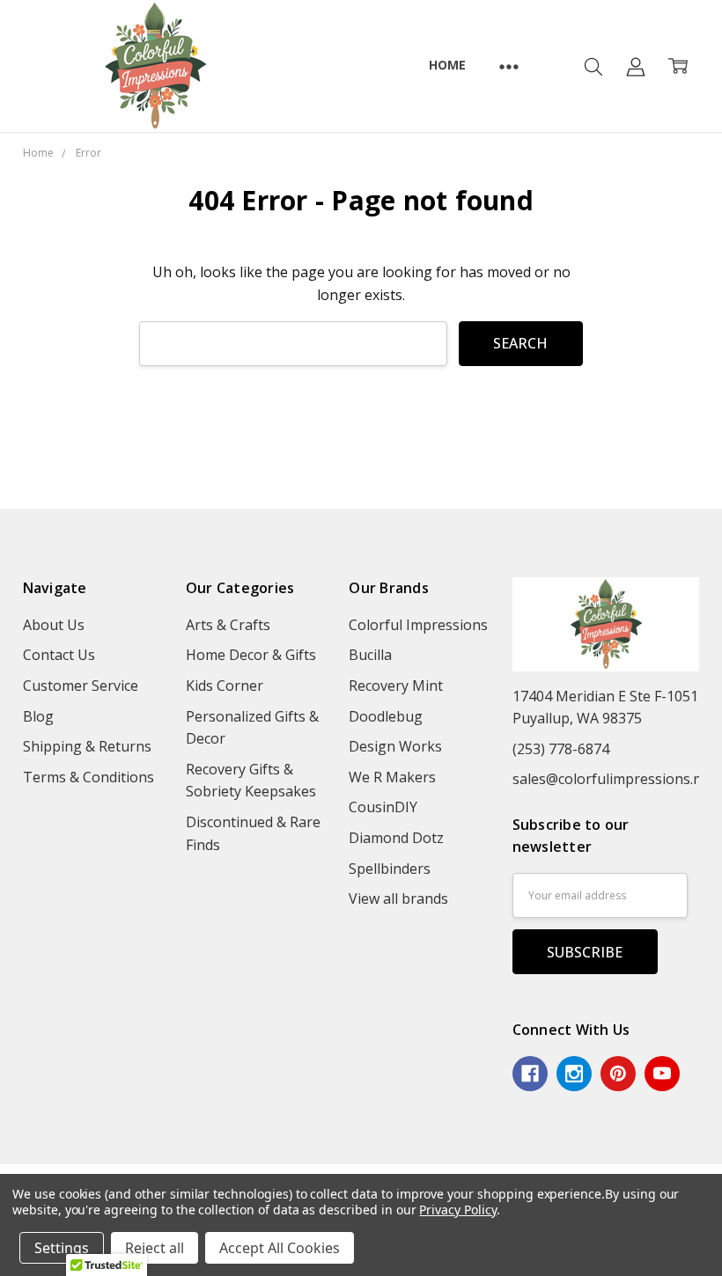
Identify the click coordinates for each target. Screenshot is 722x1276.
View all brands (398, 898)
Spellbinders (390, 868)
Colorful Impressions (418, 624)
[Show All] (509, 66)
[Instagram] (574, 1073)
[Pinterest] (618, 1073)
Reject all (154, 1248)
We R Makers (392, 777)
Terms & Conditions (88, 777)
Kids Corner (224, 685)
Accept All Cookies (279, 1248)
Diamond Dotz (396, 837)
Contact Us (59, 654)
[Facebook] (530, 1073)
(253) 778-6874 (560, 749)
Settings (61, 1248)
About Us (54, 624)
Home (447, 64)
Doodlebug (386, 716)
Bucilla (370, 654)
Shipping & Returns (87, 746)
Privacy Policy (457, 1209)
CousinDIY (383, 807)
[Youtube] (662, 1073)
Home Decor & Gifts (251, 654)
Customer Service (80, 685)
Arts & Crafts (228, 624)
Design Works (395, 746)
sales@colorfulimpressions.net (613, 778)
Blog (38, 716)
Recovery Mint (396, 685)
